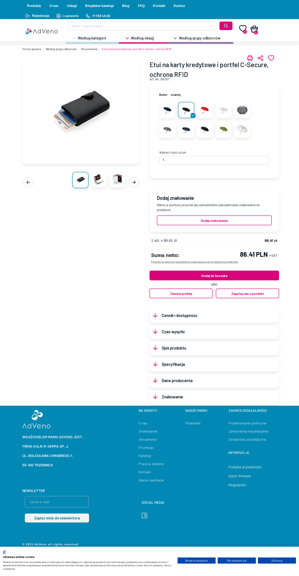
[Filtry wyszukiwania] (210, 27)
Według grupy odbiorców (61, 49)
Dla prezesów (89, 49)
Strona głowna (31, 49)
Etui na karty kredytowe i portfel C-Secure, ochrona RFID (136, 49)
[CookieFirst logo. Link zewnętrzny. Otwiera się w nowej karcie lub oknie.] (4, 552)
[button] (92, 39)
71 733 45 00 (101, 16)
